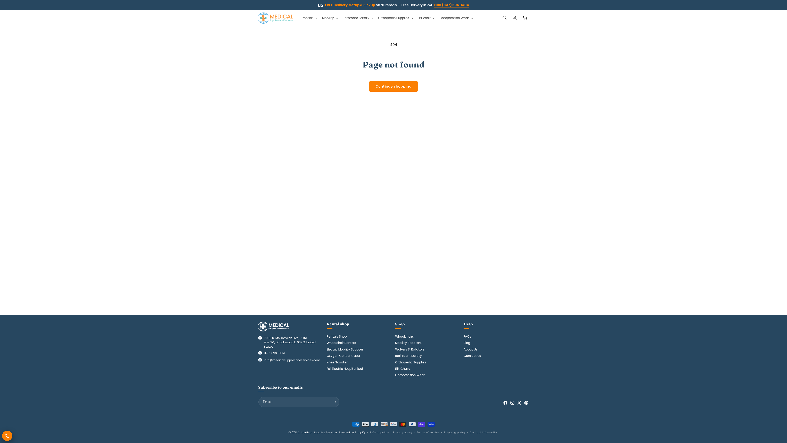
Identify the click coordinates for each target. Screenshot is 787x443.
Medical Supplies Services (319, 432)
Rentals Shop (337, 336)
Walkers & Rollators (409, 349)
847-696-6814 (274, 353)
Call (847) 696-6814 (451, 5)
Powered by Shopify (352, 432)
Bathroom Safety (408, 356)
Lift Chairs (402, 369)
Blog (467, 343)
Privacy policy (403, 432)
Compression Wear (410, 375)
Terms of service (428, 432)
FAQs (467, 336)
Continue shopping (393, 86)
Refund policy (379, 432)
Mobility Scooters (408, 343)
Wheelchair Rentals (341, 343)
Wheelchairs (404, 336)
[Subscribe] (334, 402)
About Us (471, 349)
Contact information (484, 432)
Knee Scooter (337, 362)
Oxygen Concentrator (343, 356)
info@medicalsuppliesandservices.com (292, 360)
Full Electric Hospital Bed (345, 369)
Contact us (472, 356)
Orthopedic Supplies (410, 362)
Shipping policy (455, 432)
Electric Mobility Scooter (345, 349)
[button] (309, 18)
